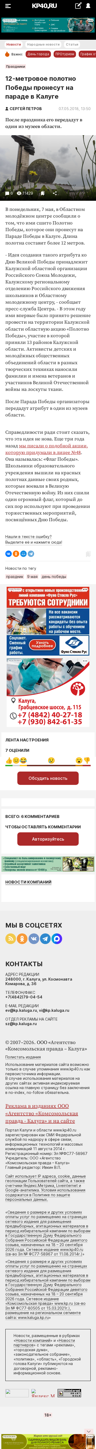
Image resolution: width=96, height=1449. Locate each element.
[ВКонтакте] (8, 554)
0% (9, 760)
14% (86, 760)
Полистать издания (23, 1057)
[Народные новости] (78, 5)
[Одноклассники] (16, 554)
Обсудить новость (48, 778)
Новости (13, 44)
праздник (14, 576)
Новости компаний (28, 882)
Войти (88, 6)
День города (38, 54)
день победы (54, 576)
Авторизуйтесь (48, 839)
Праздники (15, 66)
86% (51, 760)
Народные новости (43, 44)
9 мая (32, 576)
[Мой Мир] (23, 554)
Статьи (72, 44)
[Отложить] (43, 193)
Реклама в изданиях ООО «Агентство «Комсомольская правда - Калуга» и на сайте (41, 1114)
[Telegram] (31, 554)
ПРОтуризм (64, 54)
